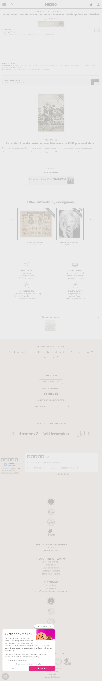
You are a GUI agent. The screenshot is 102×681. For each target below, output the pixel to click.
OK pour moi (42, 668)
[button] (5, 676)
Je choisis (15, 668)
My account (51, 588)
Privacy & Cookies (52, 677)
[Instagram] (49, 395)
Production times (51, 567)
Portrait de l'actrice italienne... (69, 243)
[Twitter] (56, 395)
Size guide (51, 564)
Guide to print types (51, 561)
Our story (51, 547)
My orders (51, 585)
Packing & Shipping (51, 570)
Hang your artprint (51, 573)
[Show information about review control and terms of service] (19, 469)
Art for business (51, 550)
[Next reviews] (100, 462)
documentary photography (80, 148)
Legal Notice (52, 671)
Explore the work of (47, 179)
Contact (52, 674)
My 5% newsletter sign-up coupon (51, 591)
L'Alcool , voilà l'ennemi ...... (36, 243)
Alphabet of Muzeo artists (51, 346)
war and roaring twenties (41, 148)
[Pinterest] (53, 395)
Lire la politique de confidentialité (16, 660)
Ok (68, 406)
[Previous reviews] (23, 462)
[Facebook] (45, 395)
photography (20, 148)
